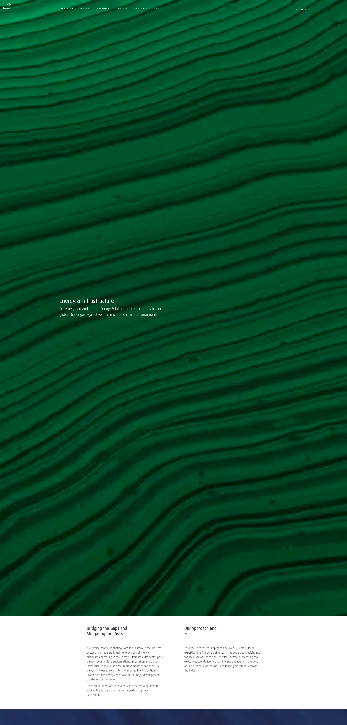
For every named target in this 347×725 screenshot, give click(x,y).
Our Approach (104, 8)
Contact (158, 8)
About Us (122, 8)
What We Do (67, 8)
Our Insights (140, 8)
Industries (85, 8)
